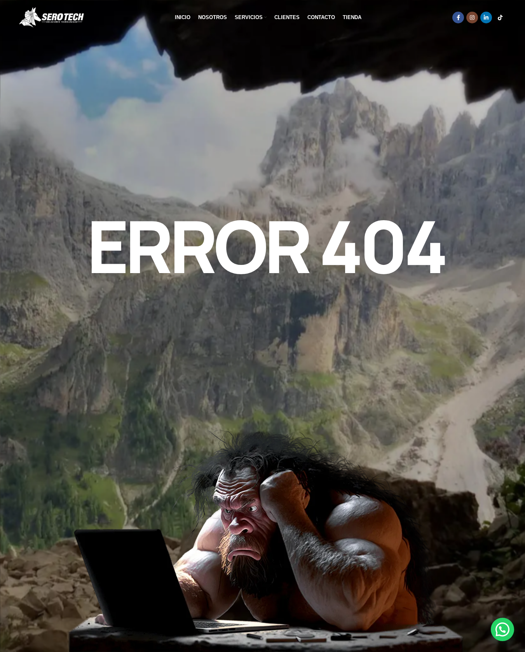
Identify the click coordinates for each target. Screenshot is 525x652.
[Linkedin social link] (486, 17)
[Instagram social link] (472, 17)
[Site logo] (51, 17)
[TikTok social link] (500, 17)
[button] (502, 629)
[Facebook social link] (458, 17)
